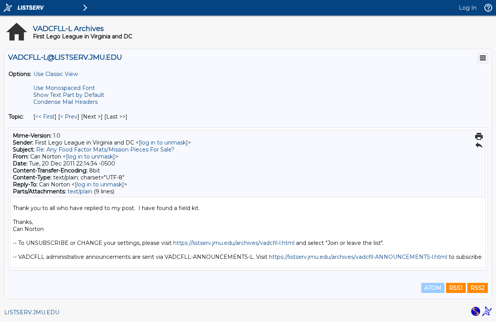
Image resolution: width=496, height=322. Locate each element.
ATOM (432, 287)
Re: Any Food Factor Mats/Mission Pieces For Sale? (105, 149)
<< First (45, 116)
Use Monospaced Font (64, 87)
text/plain (79, 191)
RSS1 (456, 287)
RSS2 (477, 287)
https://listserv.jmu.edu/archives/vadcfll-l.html (233, 242)
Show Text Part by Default (68, 94)
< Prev (69, 116)
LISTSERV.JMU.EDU (31, 312)
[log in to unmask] (163, 142)
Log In (468, 7)
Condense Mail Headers (65, 101)
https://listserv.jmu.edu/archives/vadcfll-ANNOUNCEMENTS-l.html (358, 256)
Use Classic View (55, 74)
